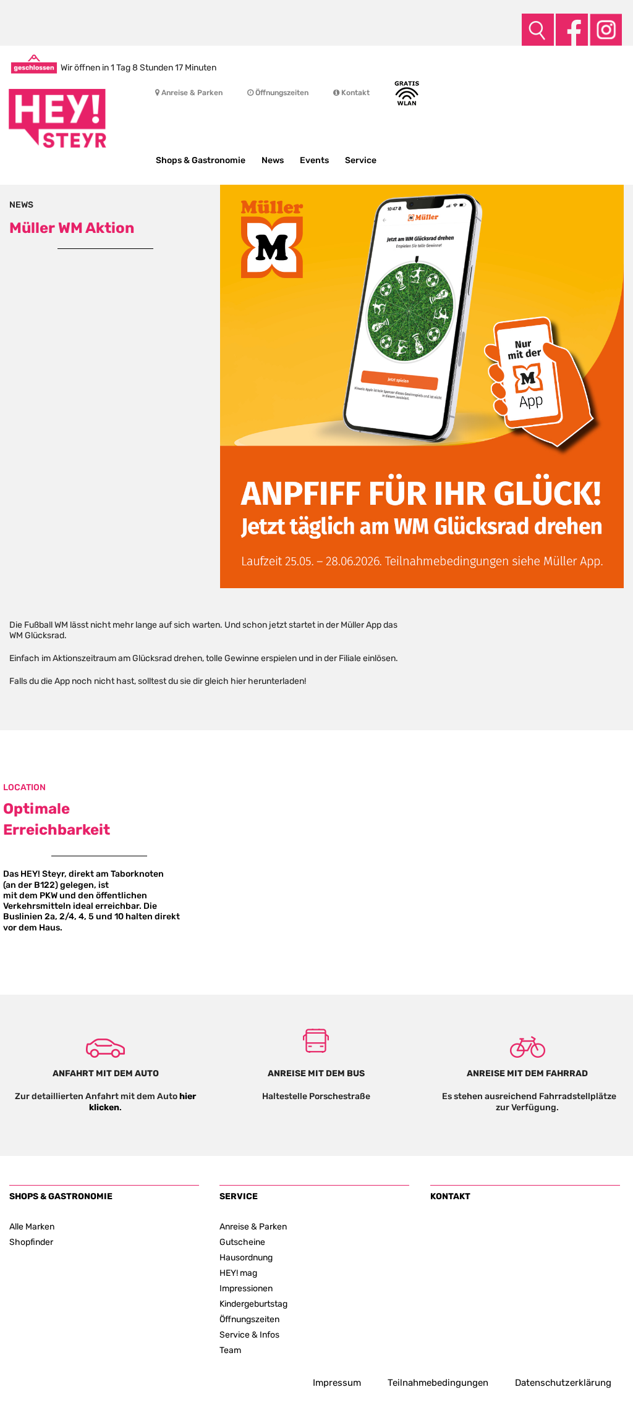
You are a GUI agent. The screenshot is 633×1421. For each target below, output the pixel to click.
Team (230, 1350)
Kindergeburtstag (253, 1304)
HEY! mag (238, 1273)
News (272, 160)
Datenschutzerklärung (563, 1382)
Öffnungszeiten (280, 92)
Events (314, 160)
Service (360, 160)
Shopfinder (31, 1242)
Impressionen (246, 1288)
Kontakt (354, 92)
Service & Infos (249, 1334)
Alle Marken (31, 1226)
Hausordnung (246, 1257)
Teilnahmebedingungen (438, 1382)
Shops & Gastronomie (200, 160)
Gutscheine (242, 1242)
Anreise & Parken (191, 92)
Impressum (337, 1382)
